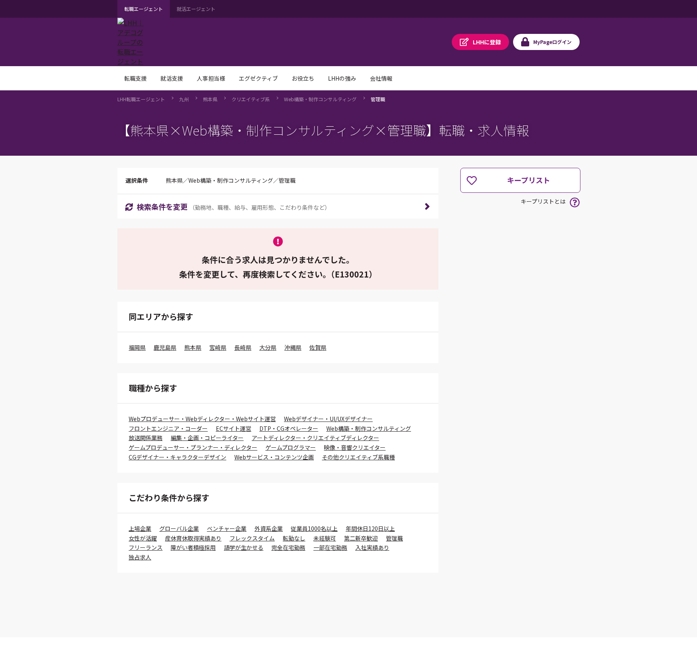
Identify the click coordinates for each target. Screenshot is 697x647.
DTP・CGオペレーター (288, 428)
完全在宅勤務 (288, 547)
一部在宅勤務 (330, 547)
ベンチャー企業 (226, 528)
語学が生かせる (243, 547)
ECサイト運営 (233, 428)
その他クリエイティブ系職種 (358, 457)
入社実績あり (372, 547)
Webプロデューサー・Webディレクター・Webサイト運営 (202, 419)
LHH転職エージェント (141, 99)
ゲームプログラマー (290, 447)
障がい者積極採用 (193, 547)
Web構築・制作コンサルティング (320, 99)
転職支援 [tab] (135, 78)
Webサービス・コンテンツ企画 (274, 457)
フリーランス (146, 547)
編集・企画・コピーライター (207, 438)
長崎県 (242, 347)
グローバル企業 (179, 528)
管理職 (378, 99)
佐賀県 (317, 347)
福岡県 (137, 347)
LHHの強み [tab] (342, 78)
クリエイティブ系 (251, 99)
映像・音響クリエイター (355, 447)
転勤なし (294, 538)
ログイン (552, 41)
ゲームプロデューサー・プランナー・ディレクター (193, 447)
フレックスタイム (252, 538)
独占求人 (140, 557)
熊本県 (210, 99)
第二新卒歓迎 (361, 538)
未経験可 (324, 538)
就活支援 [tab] (172, 78)
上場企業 (140, 528)
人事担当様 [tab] (211, 78)
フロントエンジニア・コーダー (168, 428)
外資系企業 (269, 528)
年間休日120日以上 (370, 528)
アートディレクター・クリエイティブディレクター (315, 438)
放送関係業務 (146, 438)
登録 (487, 42)
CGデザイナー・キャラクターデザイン (177, 457)
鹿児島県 (165, 347)
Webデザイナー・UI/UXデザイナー (328, 419)
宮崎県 (217, 347)
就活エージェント (196, 8)
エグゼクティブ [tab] (258, 78)
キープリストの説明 (575, 202)
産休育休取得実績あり (193, 538)
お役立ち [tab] (303, 78)
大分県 (267, 347)
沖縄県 (292, 347)
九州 (184, 99)
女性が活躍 (143, 538)
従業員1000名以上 (314, 528)
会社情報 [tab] (381, 78)
